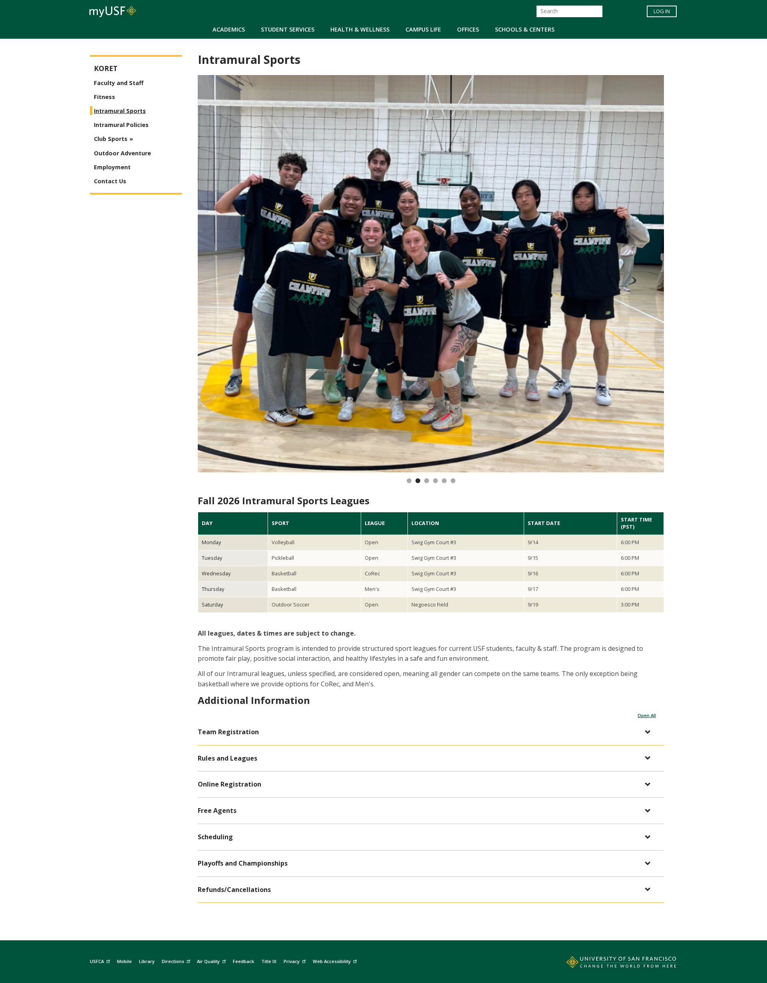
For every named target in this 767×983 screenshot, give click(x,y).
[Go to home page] (612, 963)
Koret (105, 68)
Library (147, 961)
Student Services (287, 29)
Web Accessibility (332, 961)
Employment (112, 167)
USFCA (97, 961)
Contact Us (110, 181)
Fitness (104, 97)
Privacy (292, 961)
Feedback (243, 961)
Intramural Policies (121, 125)
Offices (468, 29)
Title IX (268, 961)
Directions (173, 961)
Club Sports (110, 139)
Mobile (124, 961)
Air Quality (208, 961)
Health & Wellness (359, 29)
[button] (427, 732)
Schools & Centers (524, 29)
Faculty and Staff (118, 83)
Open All (647, 715)
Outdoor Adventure (122, 153)
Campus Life (423, 29)
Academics (229, 29)
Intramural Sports (120, 111)
